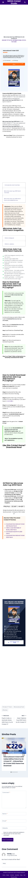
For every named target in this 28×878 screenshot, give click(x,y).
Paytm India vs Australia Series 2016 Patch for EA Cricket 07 (7, 720)
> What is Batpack (9, 238)
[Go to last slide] (4, 754)
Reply (4, 863)
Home (4, 875)
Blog (21, 875)
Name (4, 814)
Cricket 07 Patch (7, 40)
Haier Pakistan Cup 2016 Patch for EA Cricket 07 (21, 719)
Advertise (17, 875)
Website (5, 828)
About (7, 875)
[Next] (23, 754)
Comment (6, 792)
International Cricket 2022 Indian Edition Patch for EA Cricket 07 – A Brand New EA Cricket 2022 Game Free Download (14, 761)
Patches (14, 42)
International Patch (19, 40)
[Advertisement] (14, 19)
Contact (12, 875)
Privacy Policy (14, 877)
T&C (24, 875)
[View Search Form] (25, 2)
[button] (14, 185)
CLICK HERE (10, 401)
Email (4, 821)
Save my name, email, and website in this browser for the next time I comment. (13, 834)
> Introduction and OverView (12, 185)
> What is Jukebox (9, 244)
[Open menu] (3, 2)
